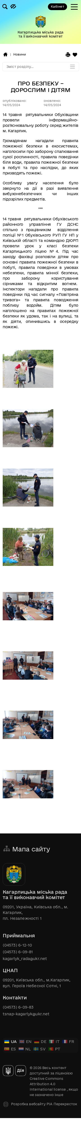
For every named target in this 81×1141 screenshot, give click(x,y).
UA (14, 1041)
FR (71, 1041)
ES (13, 1049)
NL (28, 1049)
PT (57, 1049)
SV (43, 1049)
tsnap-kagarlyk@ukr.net (26, 1014)
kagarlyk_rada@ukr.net (25, 958)
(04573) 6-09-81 (18, 952)
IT (58, 1041)
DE (43, 1041)
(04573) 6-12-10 (17, 945)
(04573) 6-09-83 (18, 1007)
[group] (40, 22)
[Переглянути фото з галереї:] (28, 369)
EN (29, 1041)
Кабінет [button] (57, 6)
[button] (5, 54)
